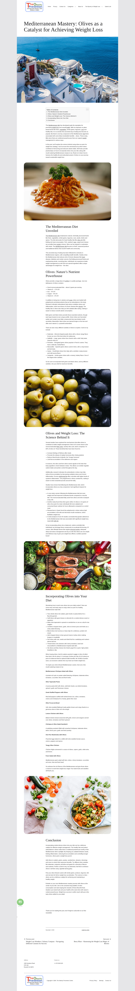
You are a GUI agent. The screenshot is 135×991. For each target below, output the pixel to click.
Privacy (55, 6)
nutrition (67, 281)
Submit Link (108, 6)
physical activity (75, 529)
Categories (70, 6)
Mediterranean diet (54, 125)
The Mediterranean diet (53, 235)
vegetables (63, 129)
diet (84, 134)
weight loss (55, 127)
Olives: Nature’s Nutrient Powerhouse (59, 114)
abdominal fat (63, 476)
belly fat (56, 521)
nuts (82, 129)
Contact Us (62, 6)
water (75, 654)
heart (83, 257)
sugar (70, 300)
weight (84, 138)
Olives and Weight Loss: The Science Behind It (62, 116)
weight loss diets (85, 930)
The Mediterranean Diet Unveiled (58, 112)
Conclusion (51, 120)
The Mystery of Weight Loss (92, 6)
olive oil (79, 240)
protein (59, 244)
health (68, 127)
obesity (80, 306)
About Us (80, 6)
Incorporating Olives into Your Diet (58, 118)
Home (49, 6)
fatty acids (60, 446)
